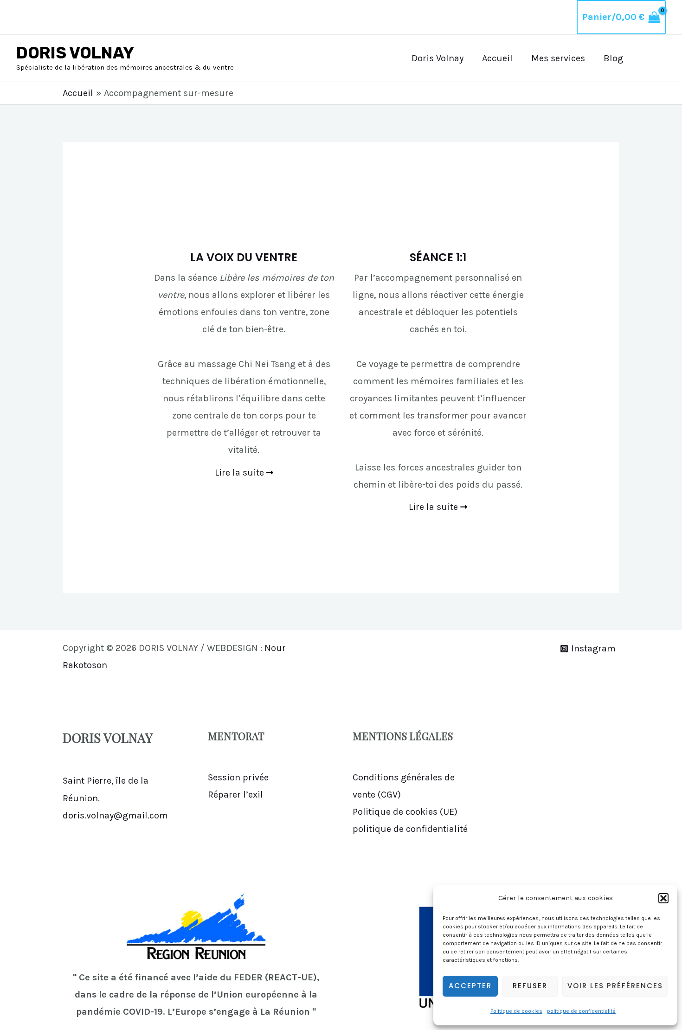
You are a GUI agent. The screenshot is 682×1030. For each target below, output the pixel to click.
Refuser (530, 986)
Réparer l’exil (235, 794)
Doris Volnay (437, 58)
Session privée (238, 777)
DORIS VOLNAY (75, 53)
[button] (663, 898)
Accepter (470, 986)
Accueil (497, 58)
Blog (613, 58)
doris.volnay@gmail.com (115, 815)
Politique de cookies (516, 1011)
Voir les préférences (615, 986)
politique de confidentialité (581, 1011)
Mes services (558, 58)
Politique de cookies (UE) (405, 811)
